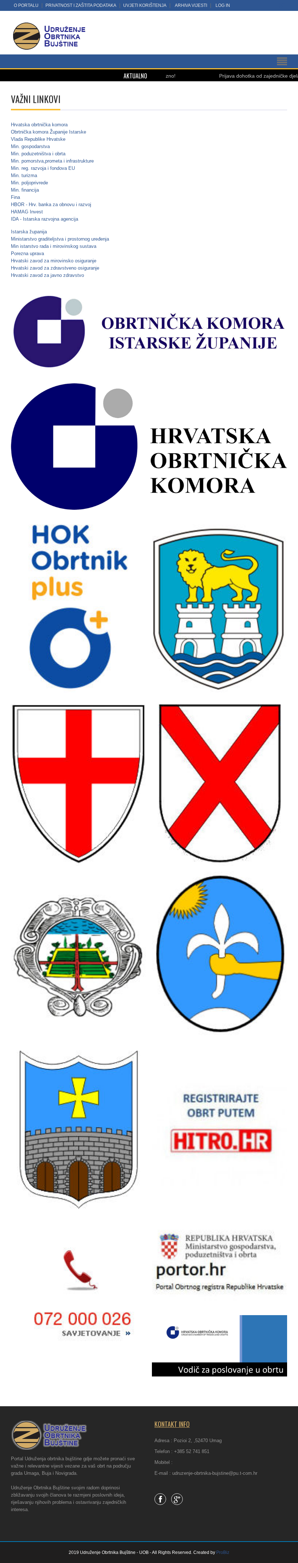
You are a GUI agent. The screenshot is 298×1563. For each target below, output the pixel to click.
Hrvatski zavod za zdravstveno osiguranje (55, 268)
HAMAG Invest (27, 211)
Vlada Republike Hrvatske (38, 139)
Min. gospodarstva (30, 146)
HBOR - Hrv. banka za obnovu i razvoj (51, 204)
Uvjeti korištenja (144, 5)
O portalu (26, 5)
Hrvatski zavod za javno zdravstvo (47, 275)
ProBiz (222, 1552)
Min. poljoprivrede (29, 182)
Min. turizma (24, 175)
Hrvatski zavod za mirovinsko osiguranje (53, 260)
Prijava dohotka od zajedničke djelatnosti (234, 76)
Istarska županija (29, 231)
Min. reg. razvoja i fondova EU (43, 168)
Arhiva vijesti (191, 5)
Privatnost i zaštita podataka (80, 5)
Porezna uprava (27, 253)
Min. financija (25, 190)
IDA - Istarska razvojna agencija (44, 219)
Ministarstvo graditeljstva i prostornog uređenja (60, 239)
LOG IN (223, 5)
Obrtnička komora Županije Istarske (48, 132)
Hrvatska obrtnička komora (39, 124)
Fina (15, 197)
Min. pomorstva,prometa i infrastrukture (52, 161)
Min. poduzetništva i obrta (38, 153)
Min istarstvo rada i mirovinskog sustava (53, 246)
